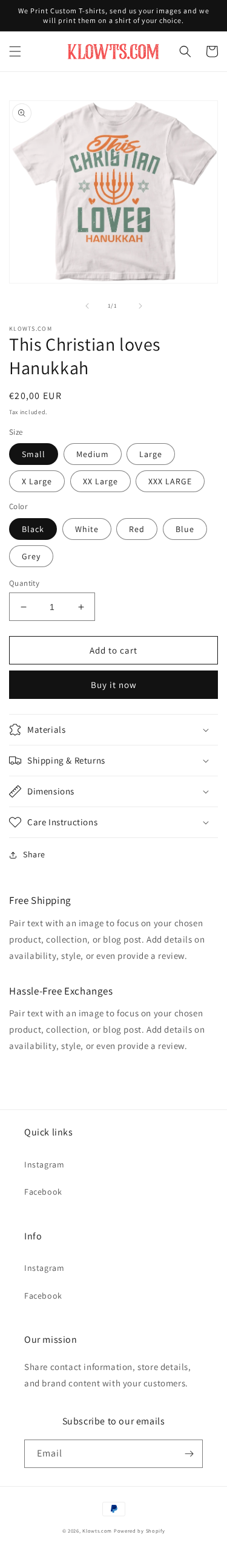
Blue (185, 529)
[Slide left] (87, 306)
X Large (37, 481)
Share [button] (34, 854)
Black (33, 529)
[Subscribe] (189, 1454)
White (87, 529)
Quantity (24, 583)
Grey (31, 556)
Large (150, 454)
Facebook (43, 1191)
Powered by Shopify (139, 1530)
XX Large (100, 481)
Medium (92, 454)
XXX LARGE (170, 481)
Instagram (44, 1164)
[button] (15, 51)
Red (137, 529)
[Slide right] (140, 306)
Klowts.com (97, 1530)
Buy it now (114, 684)
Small (33, 454)
